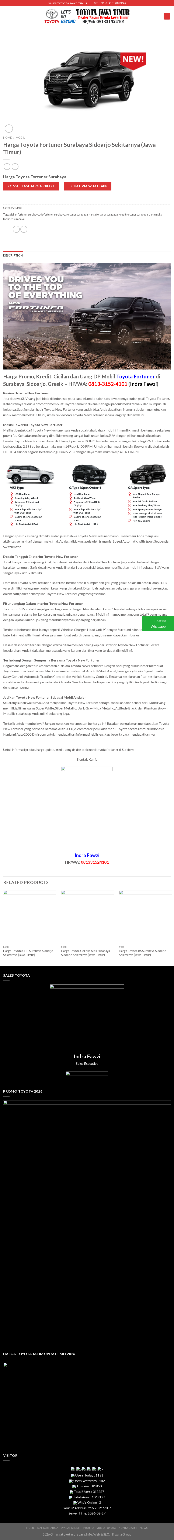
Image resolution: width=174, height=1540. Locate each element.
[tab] (13, 255)
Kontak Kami (128, 1527)
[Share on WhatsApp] (8, 230)
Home (7, 137)
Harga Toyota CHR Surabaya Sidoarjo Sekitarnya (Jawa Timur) (28, 953)
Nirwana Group (121, 1534)
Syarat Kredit (71, 1527)
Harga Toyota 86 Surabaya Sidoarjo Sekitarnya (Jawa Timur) (142, 953)
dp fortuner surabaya (52, 214)
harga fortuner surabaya (103, 214)
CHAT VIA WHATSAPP (89, 186)
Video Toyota (106, 1527)
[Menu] (167, 16)
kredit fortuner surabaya (133, 214)
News (143, 1527)
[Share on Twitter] (23, 229)
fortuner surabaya (77, 214)
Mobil (20, 137)
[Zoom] (9, 128)
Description (13, 255)
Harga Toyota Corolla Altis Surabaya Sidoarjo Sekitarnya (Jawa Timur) (85, 953)
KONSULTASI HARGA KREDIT (31, 186)
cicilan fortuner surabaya (24, 214)
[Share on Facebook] (16, 229)
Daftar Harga (47, 1527)
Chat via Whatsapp (159, 624)
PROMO (88, 1527)
